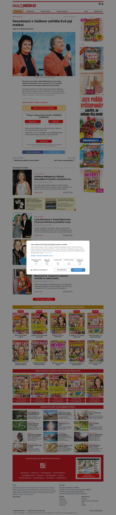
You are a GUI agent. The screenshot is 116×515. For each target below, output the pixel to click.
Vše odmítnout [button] (62, 270)
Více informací (47, 253)
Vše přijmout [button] (78, 270)
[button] (58, 255)
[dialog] (58, 257)
